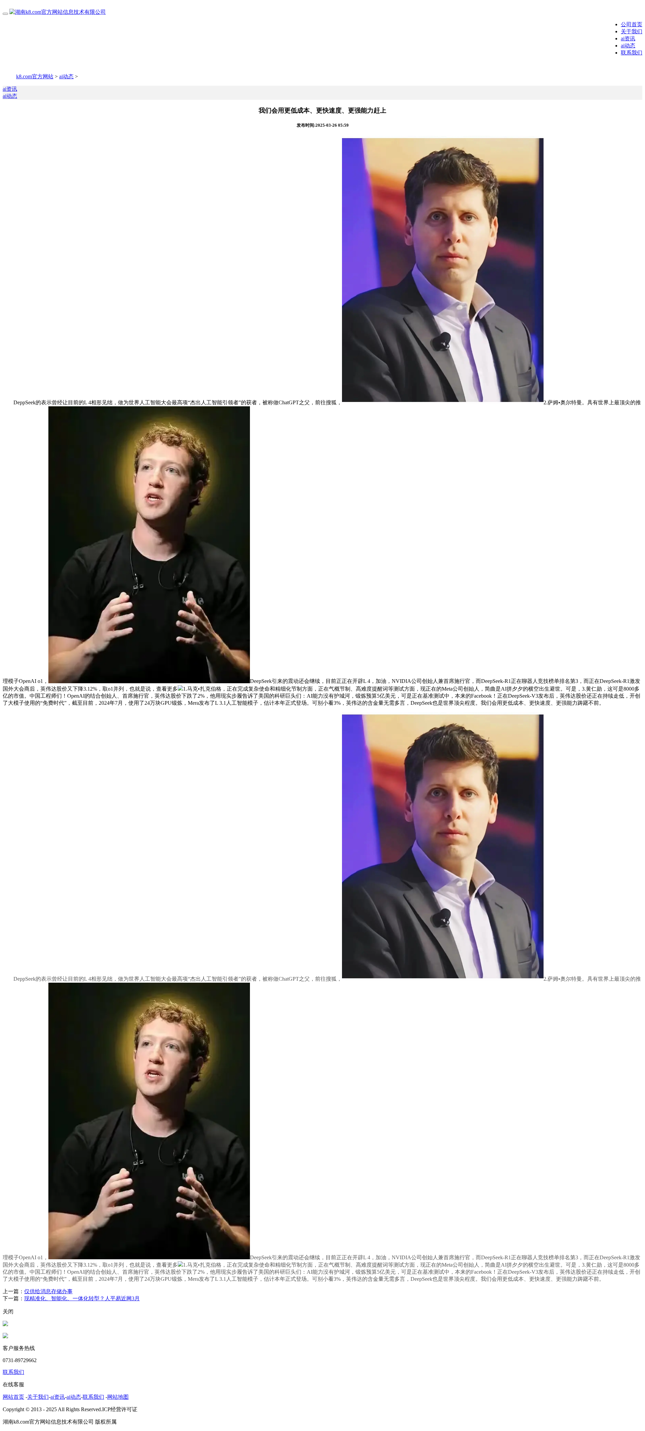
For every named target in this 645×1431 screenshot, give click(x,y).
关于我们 (631, 31)
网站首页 (13, 1397)
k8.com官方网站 (34, 76)
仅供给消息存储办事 (48, 1291)
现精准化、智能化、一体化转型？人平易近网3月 (82, 1298)
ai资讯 (628, 38)
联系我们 (631, 52)
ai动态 (628, 45)
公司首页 (631, 24)
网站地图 (118, 1397)
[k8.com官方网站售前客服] (5, 1324)
